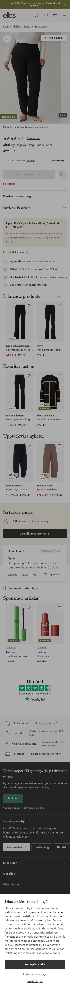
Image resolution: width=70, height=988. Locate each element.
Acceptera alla (35, 964)
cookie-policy (51, 953)
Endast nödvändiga (35, 974)
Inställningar (35, 981)
